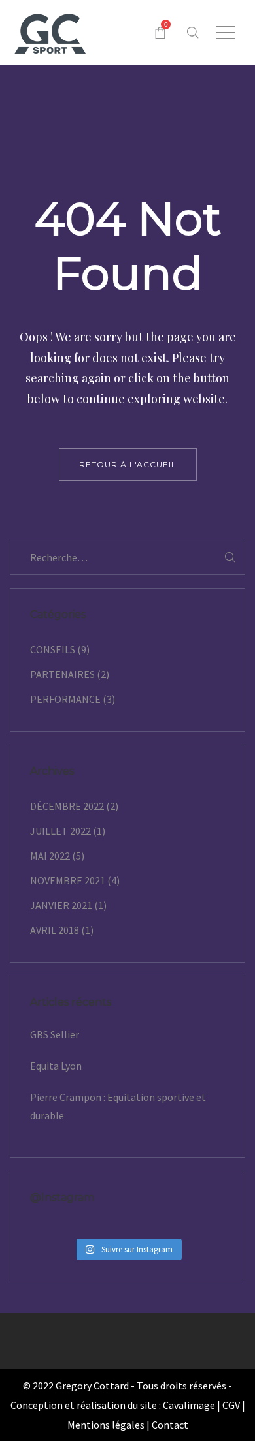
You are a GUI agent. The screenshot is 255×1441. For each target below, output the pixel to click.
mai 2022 (50, 855)
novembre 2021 (67, 880)
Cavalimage (189, 1405)
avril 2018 (54, 930)
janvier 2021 (61, 905)
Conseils (52, 649)
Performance (65, 698)
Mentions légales (105, 1424)
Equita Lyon (56, 1065)
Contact (170, 1424)
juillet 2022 (60, 830)
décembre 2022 (67, 806)
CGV (231, 1405)
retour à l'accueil (128, 464)
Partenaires (62, 674)
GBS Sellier (54, 1034)
